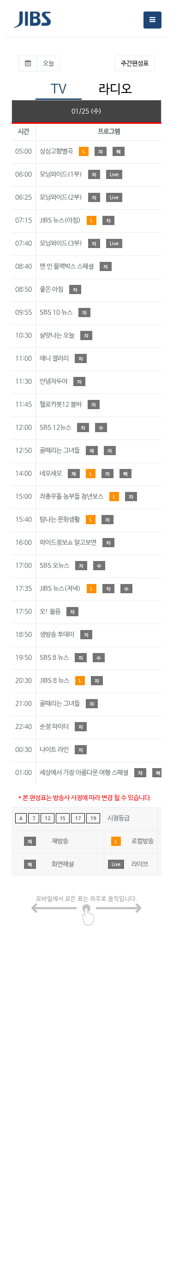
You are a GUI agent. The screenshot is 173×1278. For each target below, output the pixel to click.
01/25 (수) (86, 111)
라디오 (115, 89)
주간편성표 (135, 63)
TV (58, 89)
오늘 (48, 63)
